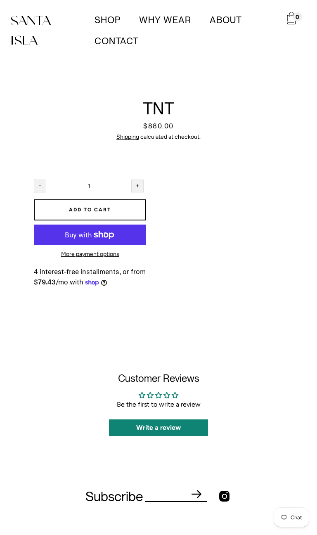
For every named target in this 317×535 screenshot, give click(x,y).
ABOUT (226, 19)
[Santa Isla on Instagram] (224, 496)
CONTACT (117, 41)
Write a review (158, 427)
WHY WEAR (165, 19)
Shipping (127, 136)
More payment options (90, 254)
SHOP (108, 19)
